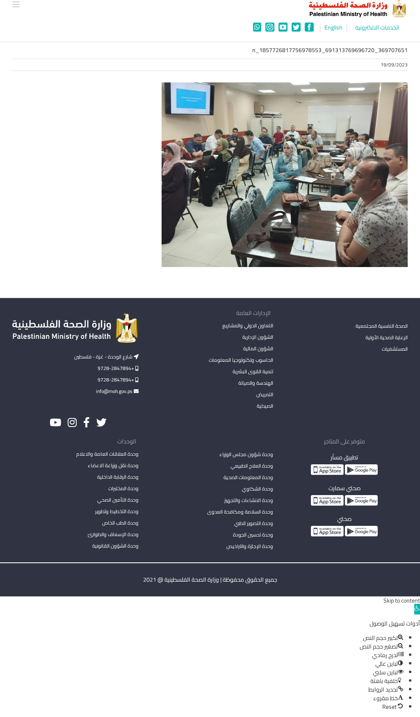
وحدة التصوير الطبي (253, 523)
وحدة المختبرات (123, 488)
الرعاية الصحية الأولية (386, 337)
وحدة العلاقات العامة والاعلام (107, 454)
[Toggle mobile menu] (16, 4)
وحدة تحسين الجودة (253, 534)
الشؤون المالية (258, 348)
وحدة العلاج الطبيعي (252, 465)
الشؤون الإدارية (257, 337)
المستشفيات (395, 349)
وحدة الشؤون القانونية (115, 545)
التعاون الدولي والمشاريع (247, 325)
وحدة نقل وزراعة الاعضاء (113, 465)
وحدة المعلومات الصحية (248, 477)
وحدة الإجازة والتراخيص (249, 546)
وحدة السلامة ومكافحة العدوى (240, 511)
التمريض (264, 394)
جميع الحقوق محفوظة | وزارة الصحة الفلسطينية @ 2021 (210, 579)
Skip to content (401, 600)
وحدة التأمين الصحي (118, 500)
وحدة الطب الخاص (120, 522)
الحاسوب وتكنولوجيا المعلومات (241, 360)
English (333, 27)
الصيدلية (265, 406)
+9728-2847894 (116, 368)
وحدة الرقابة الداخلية (118, 477)
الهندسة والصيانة (255, 383)
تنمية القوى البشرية (253, 371)
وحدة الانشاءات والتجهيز (248, 500)
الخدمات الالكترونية (377, 28)
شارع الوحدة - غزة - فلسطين (104, 356)
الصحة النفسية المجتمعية (382, 326)
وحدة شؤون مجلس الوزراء (246, 455)
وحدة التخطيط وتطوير (117, 511)
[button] (417, 609)
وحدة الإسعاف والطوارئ (113, 534)
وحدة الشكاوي (257, 488)
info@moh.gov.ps (115, 391)
